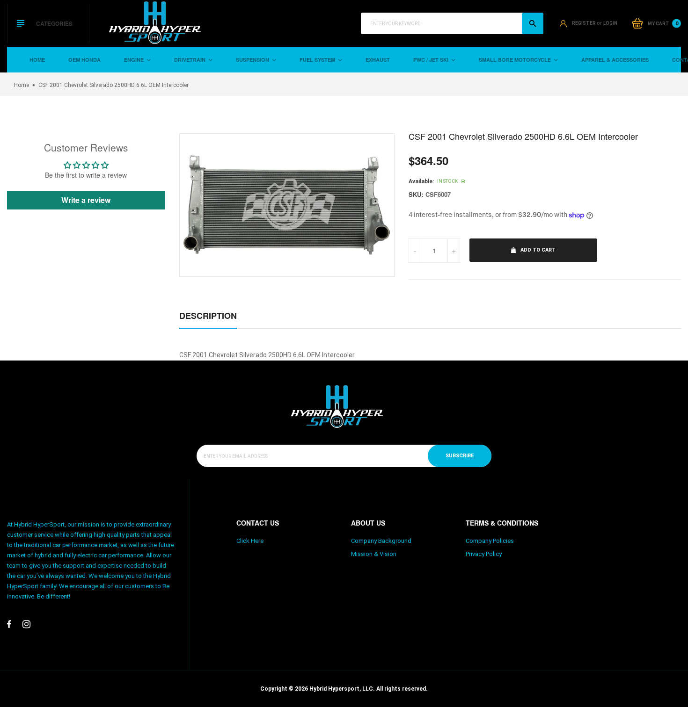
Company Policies (490, 540)
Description (208, 316)
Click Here (249, 540)
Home (37, 59)
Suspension (253, 59)
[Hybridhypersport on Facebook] (9, 624)
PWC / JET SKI (431, 59)
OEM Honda (84, 59)
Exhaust (378, 59)
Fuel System (318, 59)
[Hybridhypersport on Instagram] (26, 624)
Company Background (381, 540)
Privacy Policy (484, 553)
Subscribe (460, 456)
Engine (134, 59)
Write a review (85, 200)
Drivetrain (190, 59)
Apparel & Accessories (615, 59)
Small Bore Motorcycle (515, 59)
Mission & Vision (373, 553)
